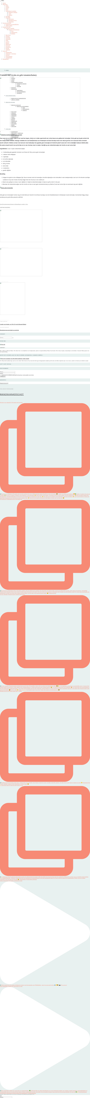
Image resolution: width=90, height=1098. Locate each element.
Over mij (5, 51)
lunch (1, 204)
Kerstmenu (11, 19)
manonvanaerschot (12, 394)
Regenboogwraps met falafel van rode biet (9, 330)
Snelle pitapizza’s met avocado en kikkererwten (12, 279)
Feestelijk (8, 17)
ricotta (4, 204)
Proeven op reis (6, 27)
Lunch (7, 8)
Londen (7, 41)
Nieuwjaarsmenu (12, 20)
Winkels (13, 33)
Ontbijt (7, 7)
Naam (1, 371)
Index (7, 5)
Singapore (8, 47)
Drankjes (8, 16)
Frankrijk (8, 37)
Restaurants (14, 32)
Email (1, 373)
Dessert (10, 15)
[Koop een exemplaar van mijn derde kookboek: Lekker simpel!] (14, 358)
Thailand (8, 49)
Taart (9, 13)
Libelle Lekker (9, 25)
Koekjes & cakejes (12, 12)
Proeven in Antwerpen (13, 29)
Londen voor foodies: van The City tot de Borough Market (13, 324)
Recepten (5, 4)
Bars (12, 31)
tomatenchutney (10, 204)
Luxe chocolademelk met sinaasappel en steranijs (12, 244)
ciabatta (16, 204)
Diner (7, 9)
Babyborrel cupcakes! (5, 317)
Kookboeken (9, 52)
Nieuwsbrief (6, 59)
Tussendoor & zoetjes (11, 11)
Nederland (8, 44)
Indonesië (8, 39)
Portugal (8, 45)
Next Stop (8, 35)
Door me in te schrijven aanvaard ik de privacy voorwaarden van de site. (17, 375)
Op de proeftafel (7, 23)
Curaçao (8, 36)
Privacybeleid (9, 56)
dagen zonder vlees (23, 204)
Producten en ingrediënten (12, 24)
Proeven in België (10, 28)
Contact (7, 55)
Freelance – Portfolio (11, 53)
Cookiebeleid (9, 57)
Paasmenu (11, 21)
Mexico (7, 43)
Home (4, 3)
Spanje (7, 48)
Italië (7, 40)
